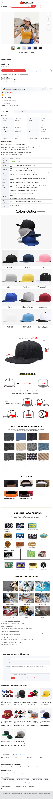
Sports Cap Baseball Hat (22, 783)
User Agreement (34, 793)
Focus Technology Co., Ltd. (17, 793)
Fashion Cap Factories (37, 779)
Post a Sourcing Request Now (41, 678)
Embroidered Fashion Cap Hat (37, 783)
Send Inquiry (13, 70)
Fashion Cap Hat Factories (8, 779)
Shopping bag (29, 757)
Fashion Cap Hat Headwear (8, 783)
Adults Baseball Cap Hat (7, 786)
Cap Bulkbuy (31, 786)
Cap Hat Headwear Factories (23, 779)
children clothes (17, 760)
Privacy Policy (47, 793)
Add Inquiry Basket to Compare (26, 52)
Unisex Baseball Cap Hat (21, 786)
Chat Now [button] (40, 71)
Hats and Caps (4, 757)
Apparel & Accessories (9, 10)
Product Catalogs (21, 754)
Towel (40, 757)
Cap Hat (46, 779)
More (2, 788)
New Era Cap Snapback (7, 773)
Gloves (2, 760)
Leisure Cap (17, 10)
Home (2, 10)
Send (13, 678)
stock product (29, 760)
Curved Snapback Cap (37, 773)
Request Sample (24, 74)
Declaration (41, 793)
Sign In (3, 105)
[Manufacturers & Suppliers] (26, 2)
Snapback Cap (23, 10)
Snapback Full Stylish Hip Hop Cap (22, 773)
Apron (15, 757)
